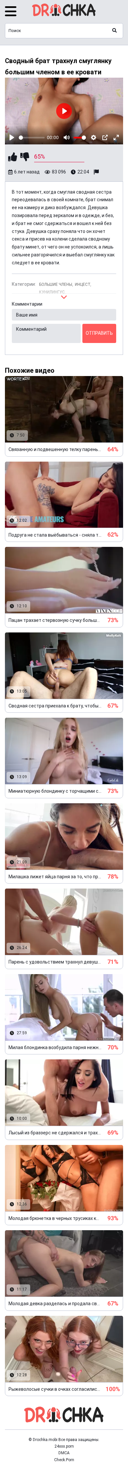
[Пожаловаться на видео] (97, 172)
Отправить (99, 333)
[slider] (32, 137)
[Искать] (114, 31)
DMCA (64, 1453)
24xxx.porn (64, 1446)
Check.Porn (64, 1460)
